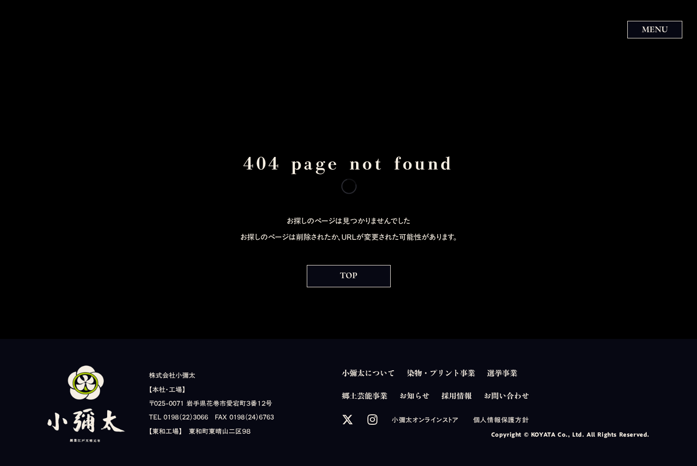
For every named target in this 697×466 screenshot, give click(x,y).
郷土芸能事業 (364, 396)
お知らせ (414, 396)
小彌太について (368, 373)
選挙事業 (502, 373)
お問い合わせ (506, 396)
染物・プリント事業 (441, 373)
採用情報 (456, 396)
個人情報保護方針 (501, 420)
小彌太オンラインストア (425, 420)
